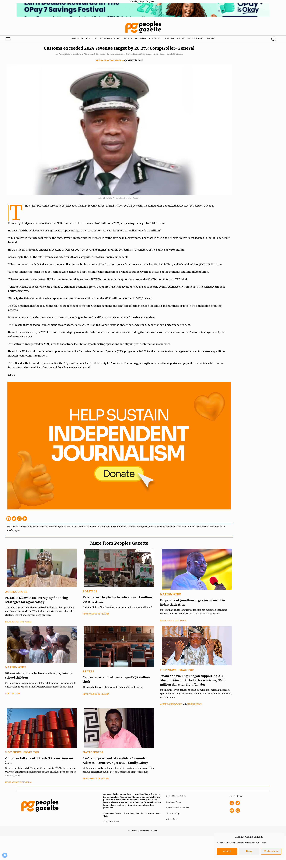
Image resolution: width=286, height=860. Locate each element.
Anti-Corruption (110, 38)
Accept (227, 851)
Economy (140, 38)
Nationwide (194, 38)
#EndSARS (77, 38)
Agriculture (16, 591)
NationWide (170, 594)
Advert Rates (172, 819)
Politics (91, 38)
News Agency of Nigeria (109, 60)
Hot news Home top (177, 670)
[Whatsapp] (19, 518)
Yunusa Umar (194, 704)
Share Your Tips (173, 813)
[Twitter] (14, 518)
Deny (249, 851)
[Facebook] (8, 518)
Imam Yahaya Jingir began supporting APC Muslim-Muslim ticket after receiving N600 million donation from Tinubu (193, 680)
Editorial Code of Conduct (177, 808)
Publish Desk (12, 693)
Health (169, 38)
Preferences (271, 851)
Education (155, 38)
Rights (127, 38)
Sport (180, 38)
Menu (15, 40)
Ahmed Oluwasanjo (171, 704)
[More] (24, 518)
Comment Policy (173, 802)
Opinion (209, 38)
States (88, 671)
